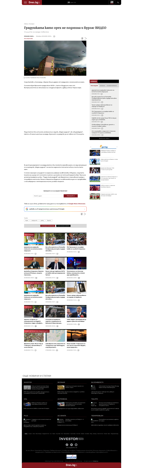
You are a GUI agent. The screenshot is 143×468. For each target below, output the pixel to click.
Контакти (38, 450)
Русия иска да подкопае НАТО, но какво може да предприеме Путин (55, 273)
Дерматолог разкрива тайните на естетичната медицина (103, 91)
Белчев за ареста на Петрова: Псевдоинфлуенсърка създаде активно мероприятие (104, 98)
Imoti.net (78, 433)
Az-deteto (87, 433)
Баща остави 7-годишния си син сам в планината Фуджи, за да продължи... (76, 345)
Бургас (49, 220)
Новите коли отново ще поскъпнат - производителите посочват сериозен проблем (75, 404)
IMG (26, 433)
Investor (28, 382)
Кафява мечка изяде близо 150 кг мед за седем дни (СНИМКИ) (104, 118)
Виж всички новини (104, 138)
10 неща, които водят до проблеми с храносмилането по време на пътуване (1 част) (109, 404)
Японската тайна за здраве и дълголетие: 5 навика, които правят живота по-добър (105, 409)
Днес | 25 (73, 2)
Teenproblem (97, 416)
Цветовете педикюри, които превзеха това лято (105, 425)
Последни (94, 85)
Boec (109, 433)
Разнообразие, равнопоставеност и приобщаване (78, 452)
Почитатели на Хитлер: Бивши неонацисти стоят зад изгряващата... (76, 273)
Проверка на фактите (52, 452)
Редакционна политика (84, 450)
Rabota (82, 433)
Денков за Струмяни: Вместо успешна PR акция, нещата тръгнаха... (34, 273)
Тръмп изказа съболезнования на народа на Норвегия (102, 105)
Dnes (34, 433)
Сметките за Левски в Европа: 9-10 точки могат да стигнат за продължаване (109, 178)
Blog (91, 433)
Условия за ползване (68, 450)
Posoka (105, 433)
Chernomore (100, 433)
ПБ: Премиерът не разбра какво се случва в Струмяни (103, 112)
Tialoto (94, 399)
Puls (26, 416)
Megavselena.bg (114, 433)
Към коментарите (63, 225)
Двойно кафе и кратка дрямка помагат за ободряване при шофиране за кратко (35, 425)
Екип (32, 450)
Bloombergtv (97, 382)
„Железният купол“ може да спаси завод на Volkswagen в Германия (102, 392)
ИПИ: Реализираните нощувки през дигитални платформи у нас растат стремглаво (36, 392)
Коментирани (112, 85)
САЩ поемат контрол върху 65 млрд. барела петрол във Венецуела (109, 386)
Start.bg (94, 433)
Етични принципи (99, 450)
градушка (34, 220)
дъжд (42, 220)
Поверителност (55, 450)
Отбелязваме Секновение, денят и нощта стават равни (103, 125)
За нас (28, 450)
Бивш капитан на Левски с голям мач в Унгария (109, 160)
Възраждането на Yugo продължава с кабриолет (70, 408)
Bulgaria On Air (45, 433)
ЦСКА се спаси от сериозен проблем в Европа (108, 186)
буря (26, 220)
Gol (25, 399)
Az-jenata (62, 416)
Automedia (62, 399)
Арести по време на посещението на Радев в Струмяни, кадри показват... (33, 321)
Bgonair (61, 382)
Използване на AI (101, 452)
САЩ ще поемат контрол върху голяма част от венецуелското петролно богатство (40, 387)
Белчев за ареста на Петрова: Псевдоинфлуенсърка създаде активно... (55, 248)
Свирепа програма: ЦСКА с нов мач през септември (109, 195)
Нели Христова (28, 38)
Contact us (95, 461)
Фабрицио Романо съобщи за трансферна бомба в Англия (108, 151)
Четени (102, 85)
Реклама (46, 450)
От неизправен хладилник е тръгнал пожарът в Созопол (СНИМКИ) (104, 132)
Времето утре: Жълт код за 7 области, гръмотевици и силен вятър (33, 345)
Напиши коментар (47, 225)
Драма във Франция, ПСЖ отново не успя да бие (107, 168)
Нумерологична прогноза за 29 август (67, 425)
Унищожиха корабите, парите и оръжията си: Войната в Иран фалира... (54, 321)
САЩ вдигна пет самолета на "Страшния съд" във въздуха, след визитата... (55, 345)
